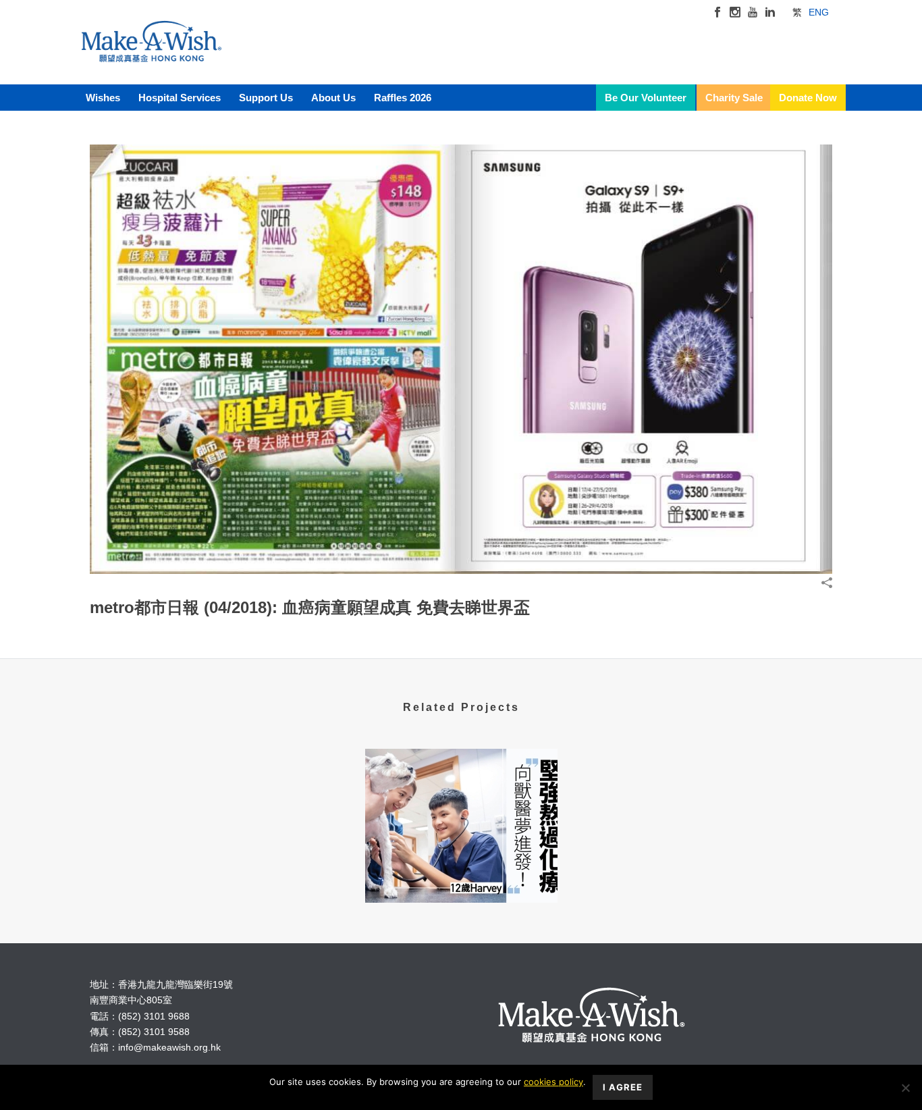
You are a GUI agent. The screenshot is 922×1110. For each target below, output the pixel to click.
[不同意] (905, 1087)
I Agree (623, 1087)
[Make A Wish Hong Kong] (151, 54)
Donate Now (808, 97)
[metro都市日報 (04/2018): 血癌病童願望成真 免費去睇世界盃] (461, 358)
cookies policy (553, 1081)
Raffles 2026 (402, 97)
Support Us (266, 97)
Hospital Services (179, 97)
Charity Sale (734, 97)
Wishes (103, 97)
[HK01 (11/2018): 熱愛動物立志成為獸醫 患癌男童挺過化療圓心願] (461, 802)
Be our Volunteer (645, 97)
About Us (333, 97)
